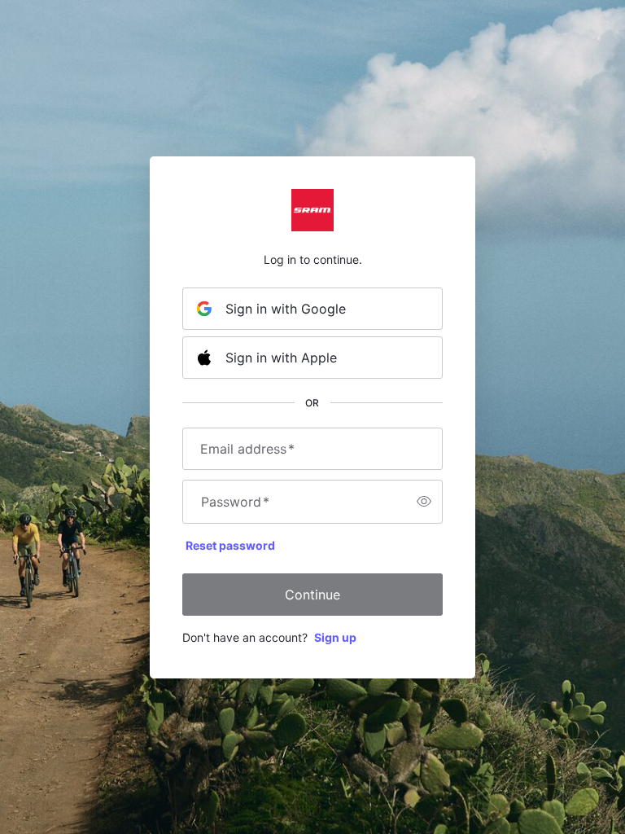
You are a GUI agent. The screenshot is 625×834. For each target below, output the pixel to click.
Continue (312, 594)
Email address (247, 448)
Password (235, 501)
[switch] (424, 502)
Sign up (335, 637)
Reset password (230, 545)
